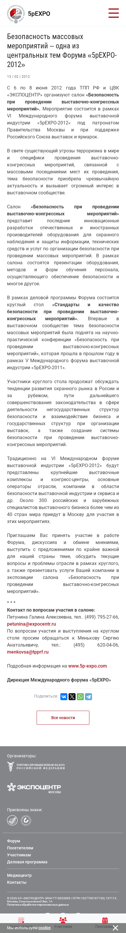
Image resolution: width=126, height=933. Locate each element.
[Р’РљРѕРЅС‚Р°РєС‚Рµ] (63, 696)
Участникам (19, 855)
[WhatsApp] (80, 696)
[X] (72, 696)
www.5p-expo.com (87, 666)
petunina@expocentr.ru (31, 624)
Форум (13, 841)
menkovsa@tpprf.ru (28, 652)
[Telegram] (88, 696)
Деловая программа (27, 862)
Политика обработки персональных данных (38, 904)
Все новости (63, 717)
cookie (44, 927)
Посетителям (20, 848)
